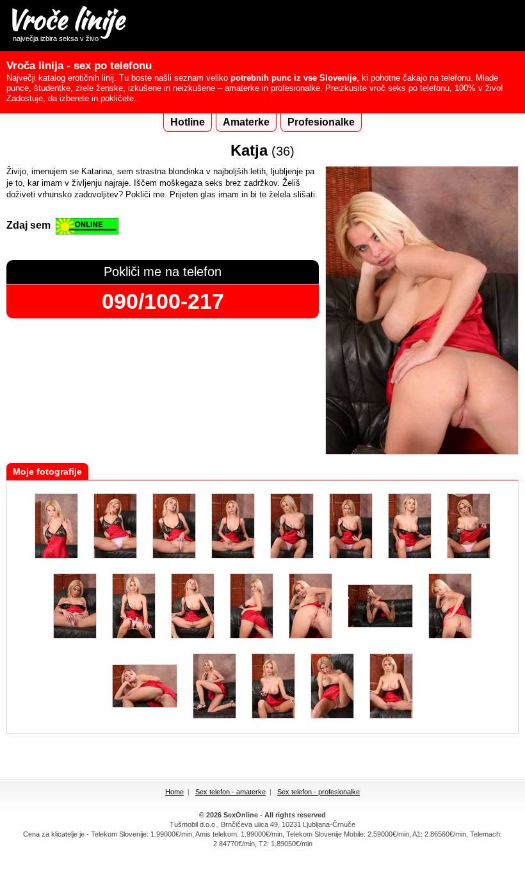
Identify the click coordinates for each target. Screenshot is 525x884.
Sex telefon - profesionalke (318, 792)
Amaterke (246, 122)
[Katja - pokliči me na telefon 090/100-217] (422, 452)
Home (174, 792)
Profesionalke (321, 122)
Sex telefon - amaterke (230, 792)
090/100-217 (163, 301)
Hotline (187, 122)
